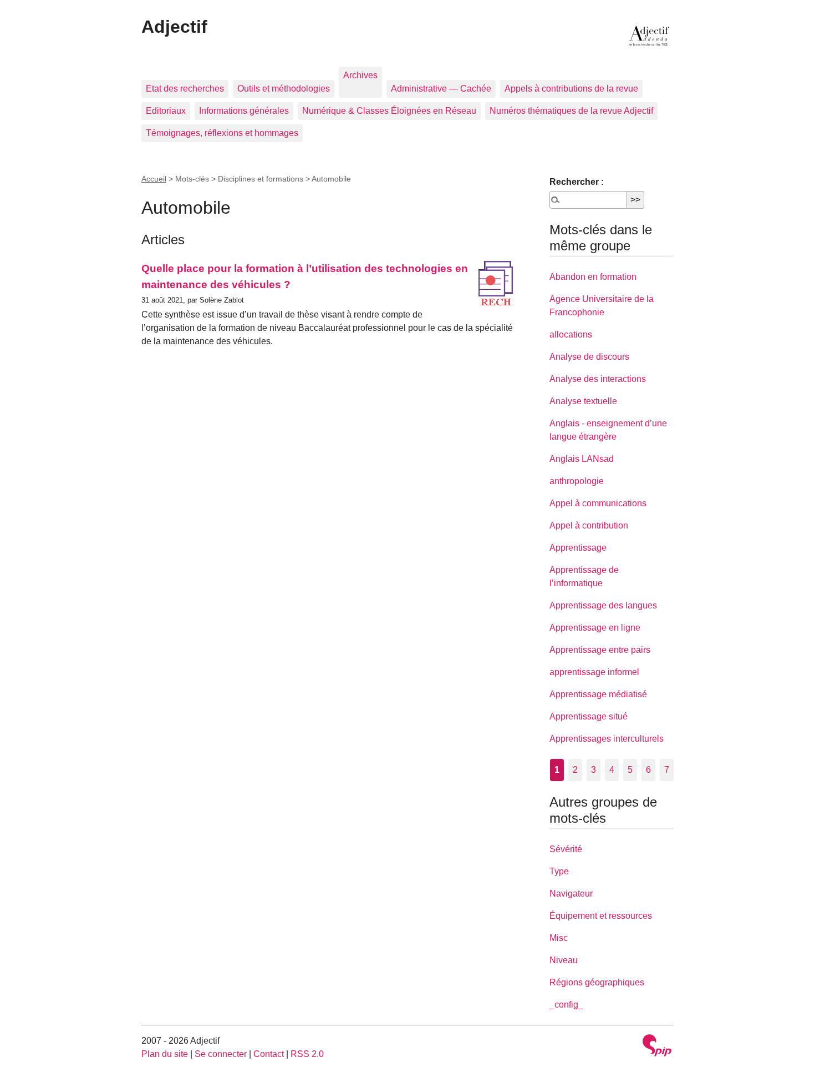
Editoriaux (166, 110)
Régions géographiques (596, 982)
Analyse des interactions (597, 379)
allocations (570, 334)
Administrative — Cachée (441, 88)
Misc (558, 938)
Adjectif (174, 27)
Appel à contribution (588, 525)
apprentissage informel (594, 672)
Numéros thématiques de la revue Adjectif (571, 110)
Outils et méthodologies (283, 88)
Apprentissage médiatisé (598, 694)
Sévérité (565, 849)
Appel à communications (597, 503)
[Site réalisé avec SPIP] (657, 1046)
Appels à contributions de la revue (571, 88)
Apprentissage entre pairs (599, 650)
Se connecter (221, 1054)
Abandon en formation (592, 276)
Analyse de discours (589, 356)
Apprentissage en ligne (594, 627)
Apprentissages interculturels (606, 738)
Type (559, 871)
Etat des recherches (185, 88)
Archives (360, 75)
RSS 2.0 (307, 1054)
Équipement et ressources (600, 915)
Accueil (153, 178)
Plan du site (164, 1054)
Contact (268, 1054)
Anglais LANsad (581, 459)
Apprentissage (578, 547)
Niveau (563, 960)
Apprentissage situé (588, 716)
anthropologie (576, 481)
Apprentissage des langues (603, 605)
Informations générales (244, 110)
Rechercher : (576, 182)
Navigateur (571, 893)
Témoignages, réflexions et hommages (222, 133)
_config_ (566, 1004)
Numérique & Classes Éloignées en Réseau (389, 110)
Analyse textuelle (583, 401)
